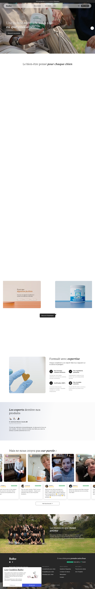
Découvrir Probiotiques (47, 315)
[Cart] (78, 6)
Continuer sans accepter (16, 580)
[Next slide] (92, 28)
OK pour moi (32, 585)
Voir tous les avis (46, 503)
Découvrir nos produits (14, 33)
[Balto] (9, 5)
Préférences (12, 585)
